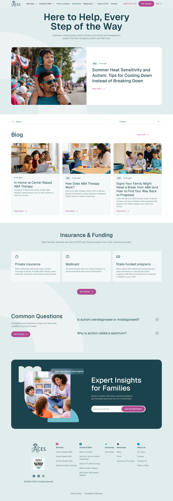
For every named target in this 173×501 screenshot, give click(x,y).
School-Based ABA (64, 461)
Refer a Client (143, 465)
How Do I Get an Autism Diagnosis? (89, 457)
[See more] (143, 134)
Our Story (141, 452)
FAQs (119, 456)
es (160, 3)
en (157, 3)
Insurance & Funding (125, 461)
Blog (119, 452)
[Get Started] (146, 3)
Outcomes (76, 3)
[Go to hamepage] (15, 4)
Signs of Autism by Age (89, 463)
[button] (31, 3)
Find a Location (63, 3)
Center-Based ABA (64, 452)
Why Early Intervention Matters (89, 473)
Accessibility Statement (93, 493)
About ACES (103, 3)
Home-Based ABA (64, 456)
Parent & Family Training (66, 465)
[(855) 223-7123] (130, 3)
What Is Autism (86, 452)
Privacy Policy (76, 493)
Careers (114, 3)
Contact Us (142, 461)
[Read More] (98, 88)
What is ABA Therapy (88, 468)
